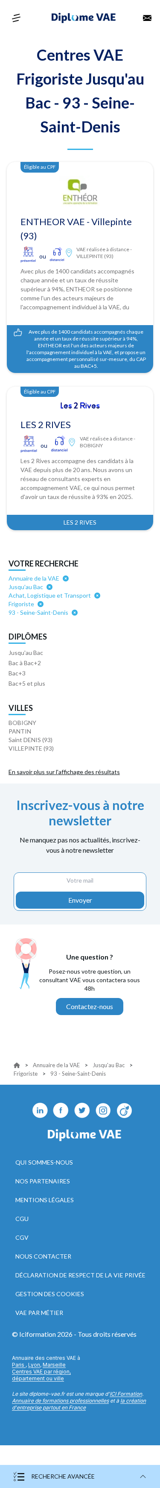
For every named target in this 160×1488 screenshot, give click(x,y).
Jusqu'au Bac (26, 652)
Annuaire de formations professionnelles (60, 1400)
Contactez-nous (89, 1006)
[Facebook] (61, 1110)
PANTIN (20, 731)
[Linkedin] (39, 1110)
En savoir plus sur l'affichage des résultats (64, 771)
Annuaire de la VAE (56, 1065)
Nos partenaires (42, 1181)
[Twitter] (82, 1110)
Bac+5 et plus (27, 683)
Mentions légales (44, 1199)
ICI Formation (126, 1394)
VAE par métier (39, 1312)
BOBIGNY (22, 722)
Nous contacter (43, 1256)
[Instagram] (103, 1110)
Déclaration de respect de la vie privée (80, 1275)
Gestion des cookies (49, 1293)
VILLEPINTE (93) (31, 748)
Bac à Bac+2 (25, 662)
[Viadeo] (125, 1110)
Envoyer (80, 900)
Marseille (54, 1365)
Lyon (34, 1365)
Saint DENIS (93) (30, 739)
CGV (22, 1237)
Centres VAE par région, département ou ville (41, 1375)
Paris (19, 1365)
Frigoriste (26, 1073)
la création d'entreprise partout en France (79, 1404)
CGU (22, 1218)
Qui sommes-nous (44, 1162)
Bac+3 (17, 673)
